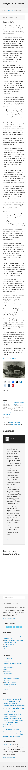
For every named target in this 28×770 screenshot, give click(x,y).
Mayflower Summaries (10, 684)
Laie (12, 424)
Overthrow (7, 646)
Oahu (5, 729)
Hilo (13, 711)
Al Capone (10, 697)
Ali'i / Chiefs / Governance (10, 659)
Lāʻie (4, 402)
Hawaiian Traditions (9, 667)
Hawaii (4, 426)
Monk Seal (16, 724)
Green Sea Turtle (6, 708)
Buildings (6, 661)
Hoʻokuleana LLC (7, 744)
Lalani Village (11, 720)
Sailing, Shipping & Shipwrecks (11, 678)
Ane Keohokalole (16, 697)
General (11, 422)
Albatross (5, 697)
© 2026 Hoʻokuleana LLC (10, 358)
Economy (6, 680)
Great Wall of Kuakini (20, 705)
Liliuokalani (12, 723)
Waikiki (11, 736)
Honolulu (6, 714)
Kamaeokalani (14, 716)
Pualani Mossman (7, 733)
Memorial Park (8, 638)
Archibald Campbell (7, 699)
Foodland (6, 649)
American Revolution (9, 687)
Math (20, 722)
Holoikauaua (18, 711)
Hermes (10, 711)
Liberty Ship (5, 722)
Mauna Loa (6, 725)
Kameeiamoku (7, 718)
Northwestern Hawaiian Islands (12, 727)
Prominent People (8, 673)
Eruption (20, 703)
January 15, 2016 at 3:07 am (16, 440)
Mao (18, 722)
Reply (8, 540)
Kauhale (6, 651)
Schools (6, 676)
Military (6, 669)
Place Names (17, 422)
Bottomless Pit (17, 424)
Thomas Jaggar (20, 734)
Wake (15, 736)
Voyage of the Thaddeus (10, 682)
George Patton (12, 705)
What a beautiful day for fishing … (7, 413)
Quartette (13, 733)
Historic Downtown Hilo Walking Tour (13, 636)
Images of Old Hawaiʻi (14, 3)
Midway (11, 725)
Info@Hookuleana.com (9, 618)
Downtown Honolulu (10, 704)
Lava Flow (16, 720)
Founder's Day (6, 705)
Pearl (22, 732)
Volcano (6, 736)
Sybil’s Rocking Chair (9, 644)
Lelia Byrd (21, 720)
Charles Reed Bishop (14, 701)
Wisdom (18, 736)
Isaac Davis (13, 714)
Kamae (9, 716)
